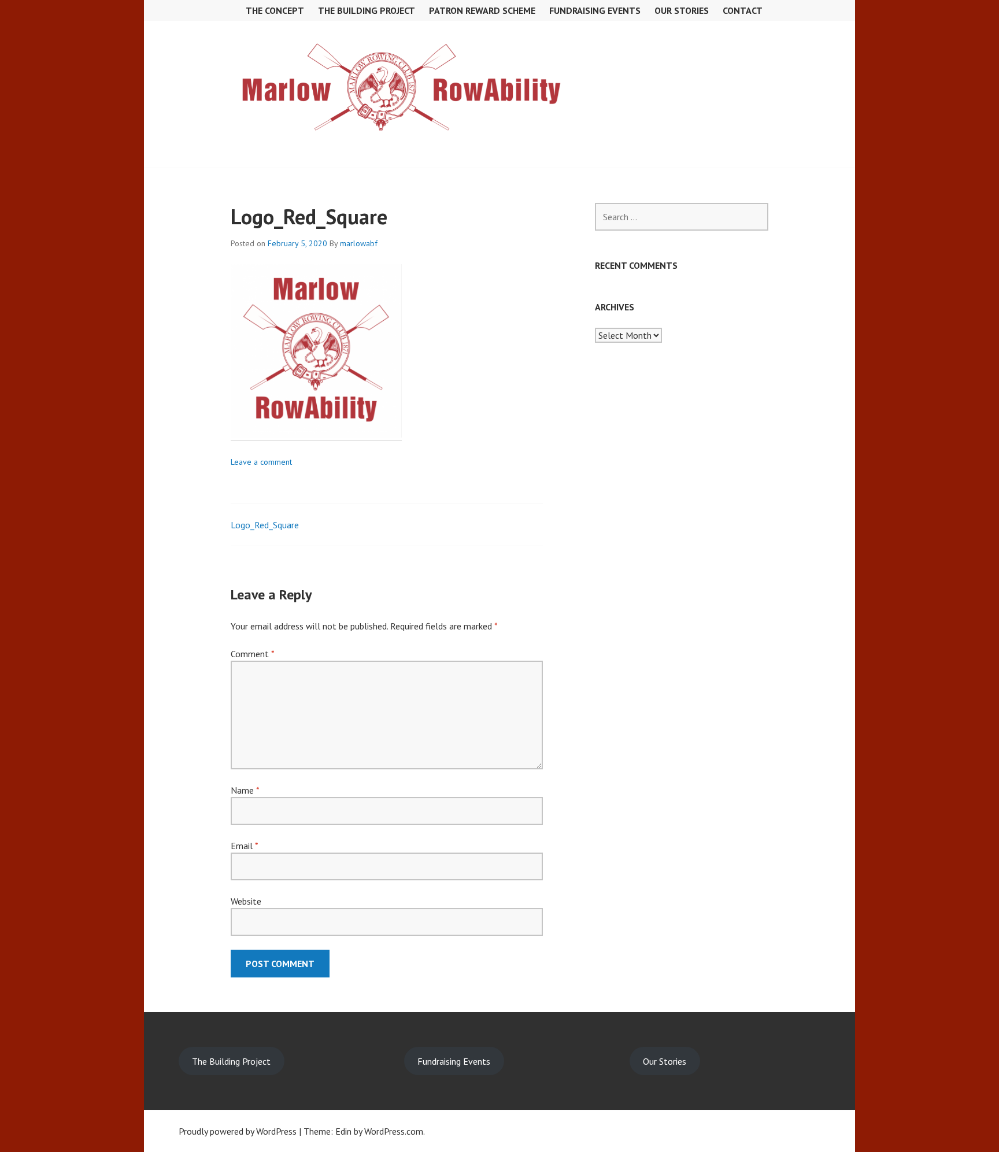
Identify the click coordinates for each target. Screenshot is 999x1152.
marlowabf (359, 243)
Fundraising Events (453, 1061)
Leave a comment (261, 462)
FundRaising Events (595, 10)
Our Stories (681, 10)
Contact (743, 10)
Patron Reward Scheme (482, 10)
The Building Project (366, 10)
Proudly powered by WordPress (238, 1131)
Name (245, 790)
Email (244, 845)
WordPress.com (393, 1131)
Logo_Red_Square (265, 525)
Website (246, 901)
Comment (252, 654)
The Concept (275, 10)
